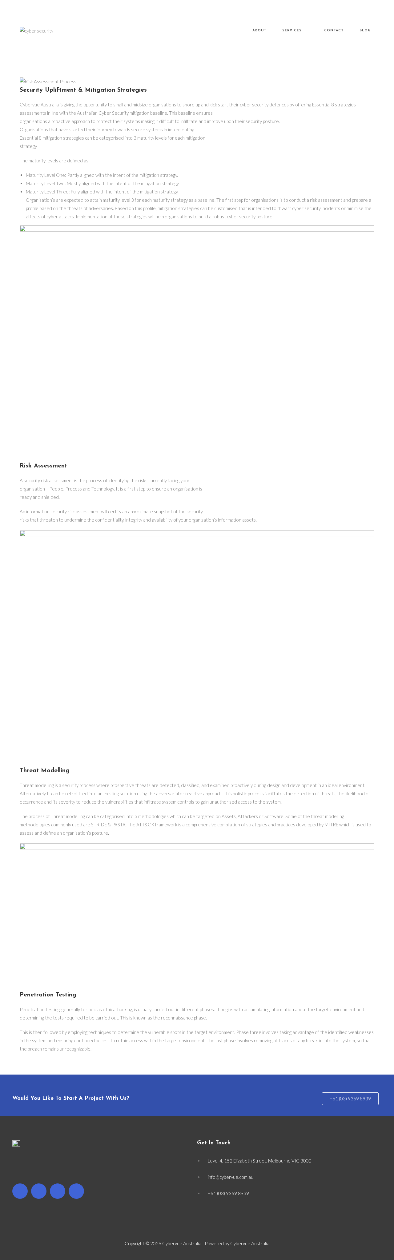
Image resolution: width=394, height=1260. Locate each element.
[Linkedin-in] (76, 1191)
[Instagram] (57, 1191)
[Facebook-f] (20, 1191)
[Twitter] (38, 1191)
